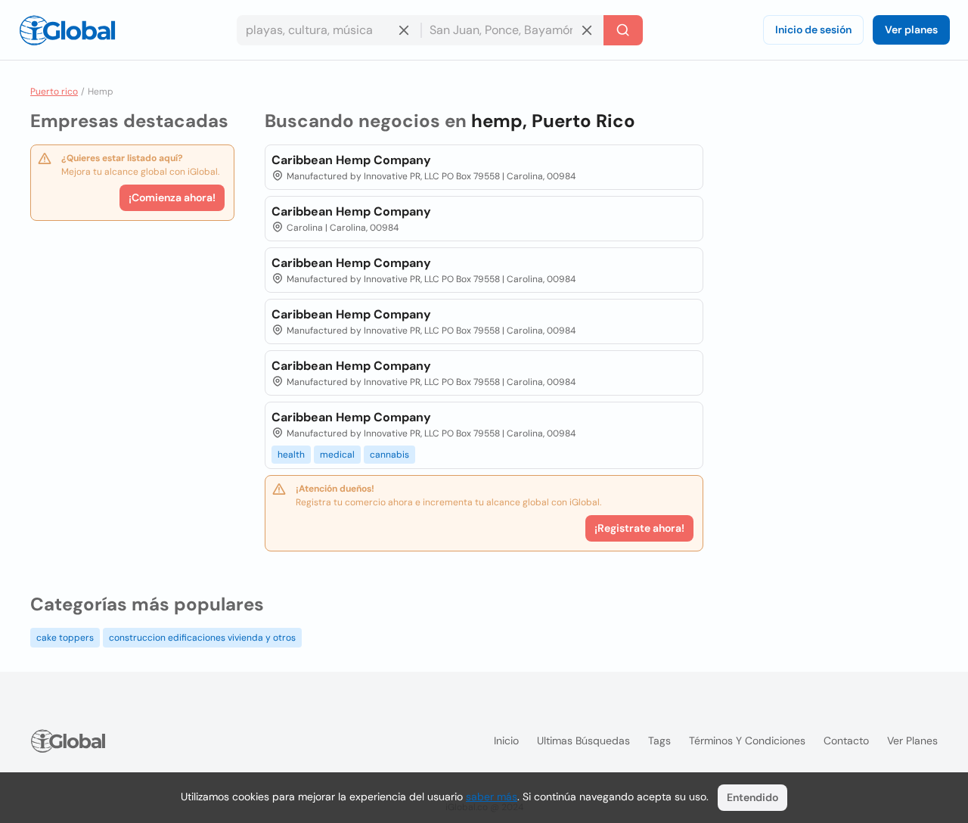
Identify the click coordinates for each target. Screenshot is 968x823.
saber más (491, 796)
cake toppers (65, 638)
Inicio (506, 740)
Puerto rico (54, 91)
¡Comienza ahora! (172, 197)
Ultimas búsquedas (583, 740)
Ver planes (911, 29)
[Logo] (67, 30)
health (291, 455)
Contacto (846, 740)
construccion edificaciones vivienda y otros (202, 638)
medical (337, 455)
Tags (659, 740)
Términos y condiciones (747, 740)
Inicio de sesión (813, 29)
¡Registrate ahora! (639, 528)
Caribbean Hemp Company (351, 160)
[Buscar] (623, 30)
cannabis (389, 455)
